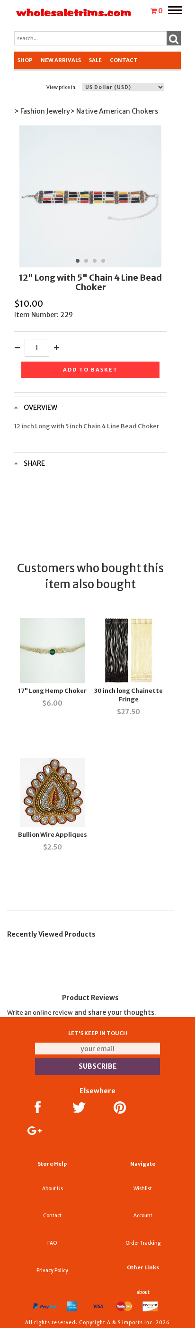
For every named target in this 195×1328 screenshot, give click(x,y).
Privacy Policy (52, 1270)
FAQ (52, 1243)
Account (142, 1216)
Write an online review (40, 1013)
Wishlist (142, 1189)
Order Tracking (142, 1243)
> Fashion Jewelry (42, 111)
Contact (124, 60)
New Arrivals (61, 60)
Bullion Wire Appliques (52, 834)
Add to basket (90, 369)
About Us (52, 1189)
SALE (95, 60)
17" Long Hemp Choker (52, 690)
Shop (25, 60)
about (143, 1292)
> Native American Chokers (114, 111)
